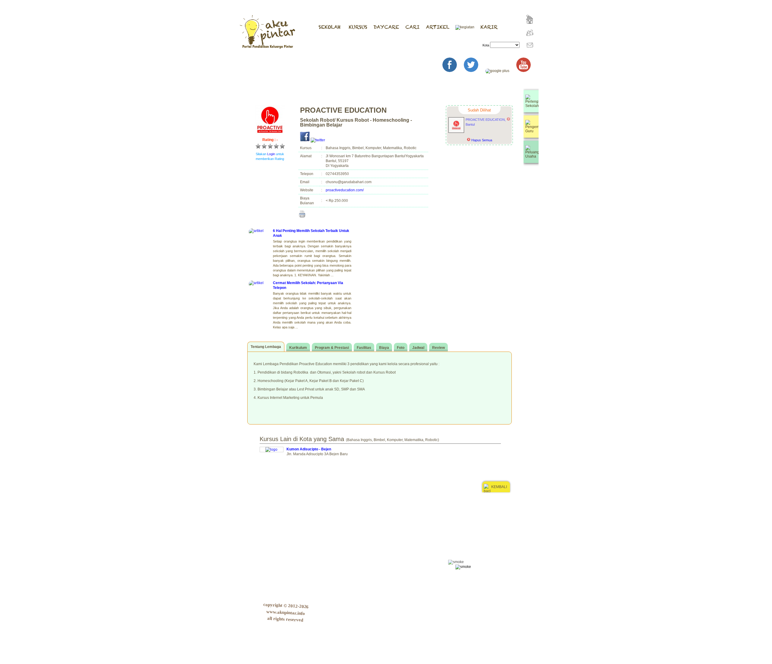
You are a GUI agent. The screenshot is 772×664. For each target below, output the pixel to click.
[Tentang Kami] (528, 40)
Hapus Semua (481, 140)
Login (271, 154)
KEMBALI (499, 487)
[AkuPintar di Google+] (500, 71)
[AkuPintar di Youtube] (526, 71)
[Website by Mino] (530, 508)
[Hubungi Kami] (528, 53)
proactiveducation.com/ (345, 190)
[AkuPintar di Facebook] (452, 71)
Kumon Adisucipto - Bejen (308, 449)
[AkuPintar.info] (528, 28)
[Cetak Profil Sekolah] (302, 214)
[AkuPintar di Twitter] (474, 71)
